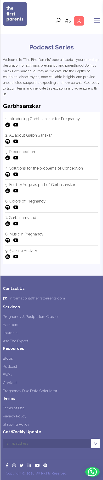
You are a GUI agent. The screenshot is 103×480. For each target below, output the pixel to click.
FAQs (7, 375)
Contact (10, 383)
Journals (10, 333)
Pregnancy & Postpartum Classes (31, 317)
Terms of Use (14, 408)
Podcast (10, 366)
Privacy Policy (14, 416)
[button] (92, 472)
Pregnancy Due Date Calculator (30, 391)
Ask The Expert (15, 341)
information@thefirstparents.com (37, 298)
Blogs (8, 358)
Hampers (10, 325)
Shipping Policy (16, 424)
